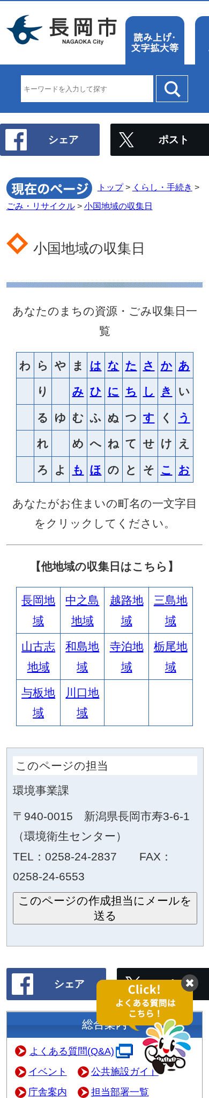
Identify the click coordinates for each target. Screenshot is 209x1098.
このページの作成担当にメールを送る (105, 908)
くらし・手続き (162, 187)
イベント (47, 1071)
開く (150, 1028)
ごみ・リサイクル (40, 206)
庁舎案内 (47, 1092)
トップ (110, 187)
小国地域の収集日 (118, 206)
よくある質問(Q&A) (71, 1051)
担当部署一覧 (120, 1092)
